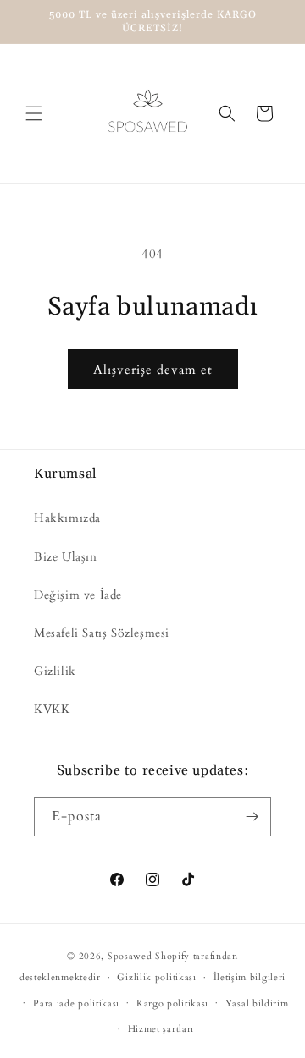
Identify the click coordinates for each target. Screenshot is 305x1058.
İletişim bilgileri (250, 977)
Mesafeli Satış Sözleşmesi (101, 633)
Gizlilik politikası (156, 977)
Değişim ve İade (78, 595)
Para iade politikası (76, 1003)
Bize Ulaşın (65, 557)
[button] (34, 113)
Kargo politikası (172, 1003)
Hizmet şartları (161, 1028)
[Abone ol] (251, 816)
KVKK (51, 709)
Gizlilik (55, 671)
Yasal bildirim (257, 1003)
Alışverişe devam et (153, 369)
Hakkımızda (67, 518)
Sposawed (130, 956)
